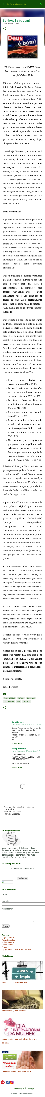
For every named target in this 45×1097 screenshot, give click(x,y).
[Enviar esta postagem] (4, 695)
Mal (18, 702)
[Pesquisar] (41, 4)
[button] (4, 28)
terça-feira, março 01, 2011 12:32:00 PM (26, 724)
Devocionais (9, 702)
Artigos (21, 698)
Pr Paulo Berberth (16, 4)
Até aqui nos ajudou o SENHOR (14, 1011)
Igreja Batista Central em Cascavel (16, 949)
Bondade (31, 698)
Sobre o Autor (8, 942)
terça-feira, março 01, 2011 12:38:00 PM (26, 751)
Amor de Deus (9, 698)
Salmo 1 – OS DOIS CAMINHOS (14, 982)
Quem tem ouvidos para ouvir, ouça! (16, 1071)
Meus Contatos (8, 940)
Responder (17, 743)
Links (4, 947)
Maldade (26, 702)
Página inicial (8, 937)
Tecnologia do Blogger (24, 1088)
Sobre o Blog (7, 945)
